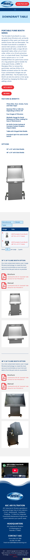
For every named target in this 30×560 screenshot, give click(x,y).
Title (12, 229)
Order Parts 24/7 (22, 4)
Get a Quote (8, 87)
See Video (7, 93)
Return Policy (13, 554)
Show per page (9, 249)
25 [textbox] (7, 249)
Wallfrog (15, 556)
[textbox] (7, 222)
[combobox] (8, 222)
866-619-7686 (17, 538)
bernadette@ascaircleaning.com (16, 542)
